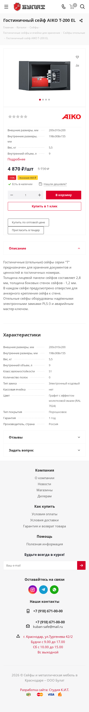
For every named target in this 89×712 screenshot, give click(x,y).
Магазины (45, 490)
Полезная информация (44, 544)
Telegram (43, 589)
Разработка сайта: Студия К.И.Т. (44, 690)
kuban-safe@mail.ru (48, 626)
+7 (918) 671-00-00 (48, 611)
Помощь (44, 536)
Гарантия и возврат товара (44, 526)
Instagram (32, 589)
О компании (44, 478)
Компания (44, 470)
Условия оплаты (44, 514)
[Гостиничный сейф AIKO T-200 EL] (44, 76)
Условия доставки (44, 520)
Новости (44, 484)
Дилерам (45, 496)
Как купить (44, 506)
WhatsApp (54, 589)
